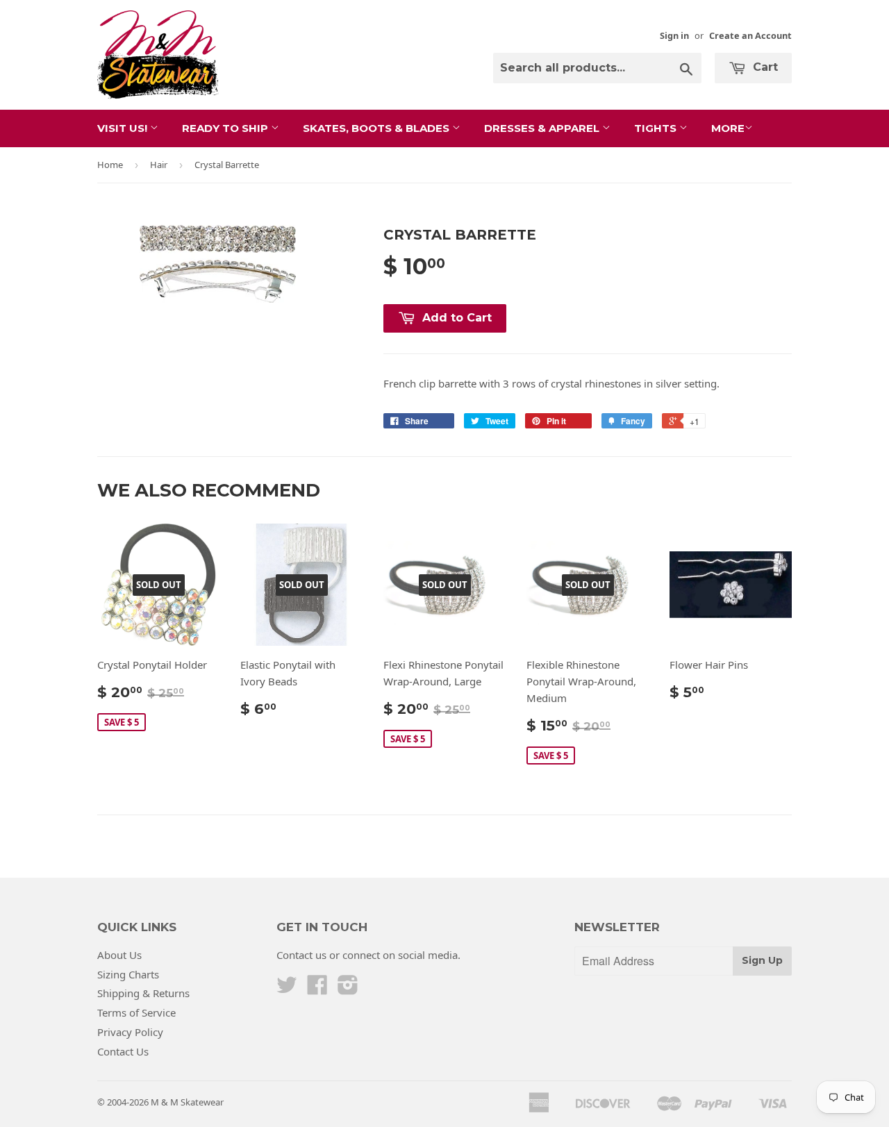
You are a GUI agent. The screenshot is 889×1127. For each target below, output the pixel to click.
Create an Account (750, 35)
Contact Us (123, 1051)
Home (110, 164)
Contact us (301, 955)
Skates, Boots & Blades (377, 128)
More (728, 128)
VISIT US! (123, 128)
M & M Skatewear (187, 1102)
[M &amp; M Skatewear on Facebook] (317, 989)
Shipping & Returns (143, 993)
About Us (119, 955)
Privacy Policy (130, 1032)
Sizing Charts (128, 974)
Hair (158, 164)
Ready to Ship (226, 128)
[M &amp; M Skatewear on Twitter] (286, 989)
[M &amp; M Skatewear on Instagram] (348, 989)
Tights (656, 128)
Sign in (674, 35)
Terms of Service (136, 1012)
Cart (763, 67)
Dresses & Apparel (543, 128)
